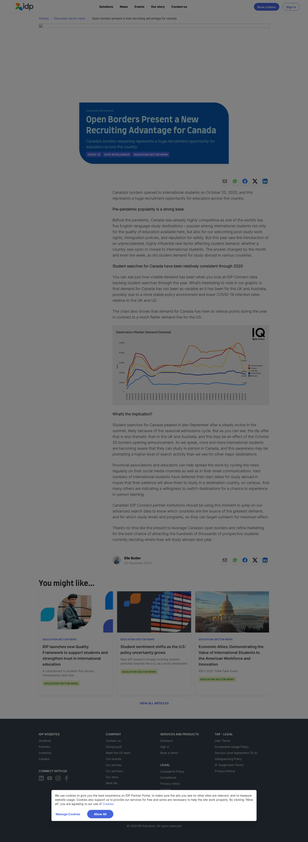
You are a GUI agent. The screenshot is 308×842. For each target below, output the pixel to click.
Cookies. (108, 804)
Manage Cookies (68, 814)
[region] (154, 805)
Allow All (100, 814)
